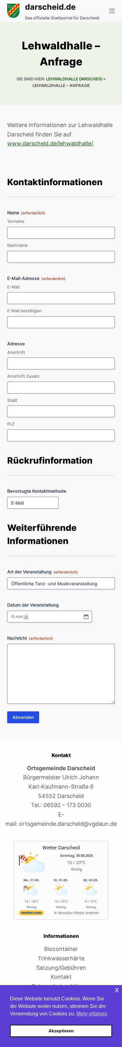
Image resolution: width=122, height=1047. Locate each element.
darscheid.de (50, 7)
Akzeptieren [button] (61, 1030)
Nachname (17, 245)
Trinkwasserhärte (61, 958)
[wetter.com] (31, 914)
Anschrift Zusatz (23, 376)
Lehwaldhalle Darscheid (74, 78)
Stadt (12, 400)
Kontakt (61, 976)
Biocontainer (61, 949)
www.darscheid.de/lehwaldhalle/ (50, 143)
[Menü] (112, 11)
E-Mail (13, 286)
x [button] (117, 990)
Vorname (15, 221)
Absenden (23, 717)
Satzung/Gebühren (61, 967)
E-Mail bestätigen (24, 310)
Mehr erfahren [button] (91, 1013)
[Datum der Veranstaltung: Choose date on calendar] (86, 616)
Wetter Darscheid (61, 847)
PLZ (10, 423)
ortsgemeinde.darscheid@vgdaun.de (68, 824)
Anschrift (16, 352)
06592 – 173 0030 (67, 805)
